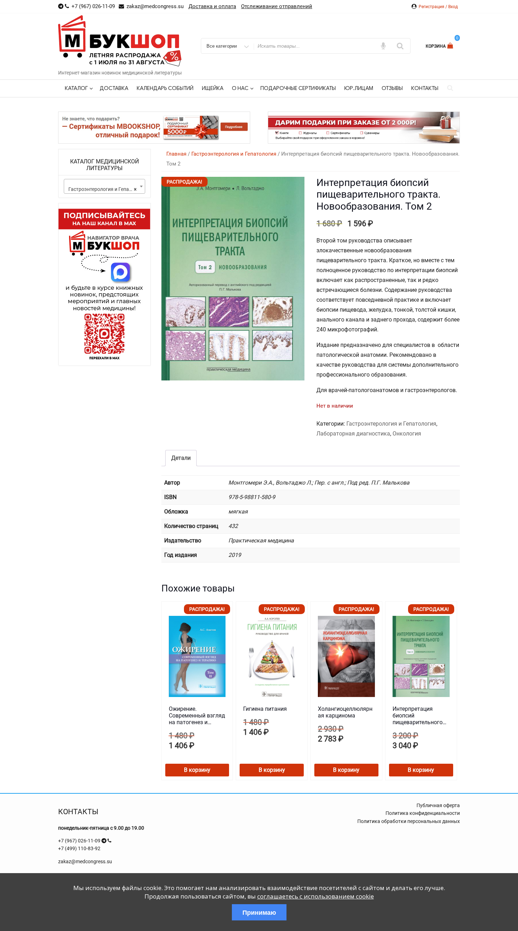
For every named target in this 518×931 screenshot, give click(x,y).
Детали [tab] (181, 458)
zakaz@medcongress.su (85, 861)
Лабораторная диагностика (353, 433)
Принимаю (259, 912)
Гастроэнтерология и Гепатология (233, 154)
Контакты (424, 88)
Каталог (76, 88)
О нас (240, 88)
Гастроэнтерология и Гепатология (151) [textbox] (105, 189)
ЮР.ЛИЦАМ (358, 88)
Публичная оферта (438, 805)
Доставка (114, 88)
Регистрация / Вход (438, 6)
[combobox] (104, 186)
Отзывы (392, 88)
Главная (176, 154)
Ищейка (212, 88)
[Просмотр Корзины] (451, 45)
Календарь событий (165, 88)
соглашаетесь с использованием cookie (315, 896)
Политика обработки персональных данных (408, 821)
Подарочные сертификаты (298, 88)
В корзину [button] (197, 770)
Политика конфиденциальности (423, 813)
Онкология (407, 433)
